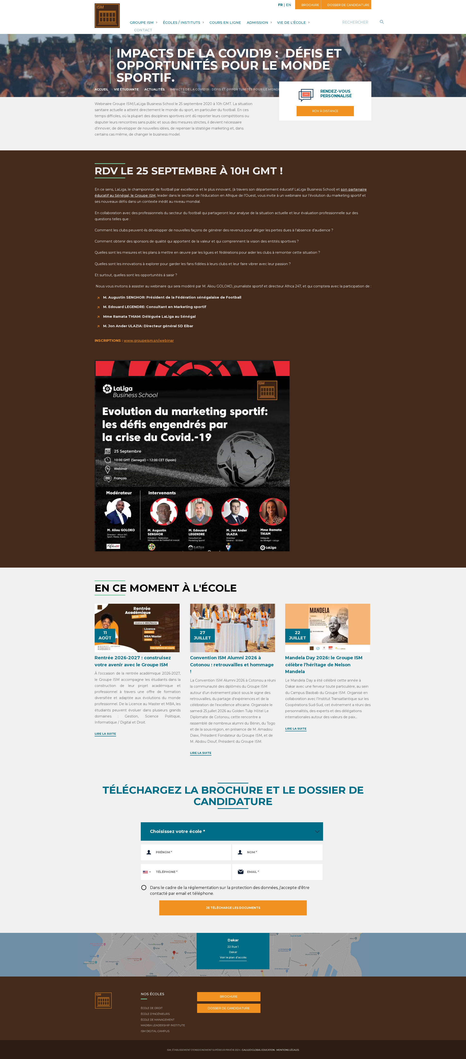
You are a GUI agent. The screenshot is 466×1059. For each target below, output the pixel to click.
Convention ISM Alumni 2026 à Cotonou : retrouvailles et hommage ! (232, 665)
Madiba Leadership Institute (163, 1025)
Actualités (154, 89)
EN (288, 5)
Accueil (101, 89)
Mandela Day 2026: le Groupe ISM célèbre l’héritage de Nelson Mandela (324, 665)
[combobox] (146, 872)
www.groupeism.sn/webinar (149, 340)
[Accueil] (103, 1004)
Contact (143, 30)
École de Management (158, 1019)
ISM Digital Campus (155, 1031)
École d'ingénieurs (155, 1014)
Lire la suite (105, 733)
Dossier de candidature (348, 5)
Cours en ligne (225, 22)
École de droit (152, 1008)
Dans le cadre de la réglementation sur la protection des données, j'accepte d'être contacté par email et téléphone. (229, 890)
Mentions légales (287, 1050)
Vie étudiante (126, 89)
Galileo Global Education (258, 1050)
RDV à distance (325, 111)
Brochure (310, 5)
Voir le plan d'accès (233, 957)
